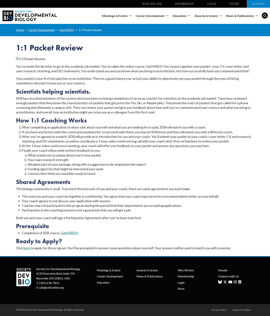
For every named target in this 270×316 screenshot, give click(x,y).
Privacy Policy (218, 309)
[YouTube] (230, 282)
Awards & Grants (207, 15)
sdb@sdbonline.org (51, 287)
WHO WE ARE (152, 4)
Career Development (150, 15)
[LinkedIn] (240, 282)
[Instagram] (236, 282)
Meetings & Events (115, 15)
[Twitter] (225, 282)
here (27, 248)
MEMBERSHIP (184, 4)
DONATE (258, 4)
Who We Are (186, 270)
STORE (234, 4)
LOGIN (211, 4)
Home (20, 30)
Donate (222, 270)
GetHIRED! (66, 30)
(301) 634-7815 (49, 283)
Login (181, 282)
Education (180, 15)
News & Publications (240, 15)
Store (181, 288)
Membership (186, 276)
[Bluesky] (220, 282)
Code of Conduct (241, 309)
